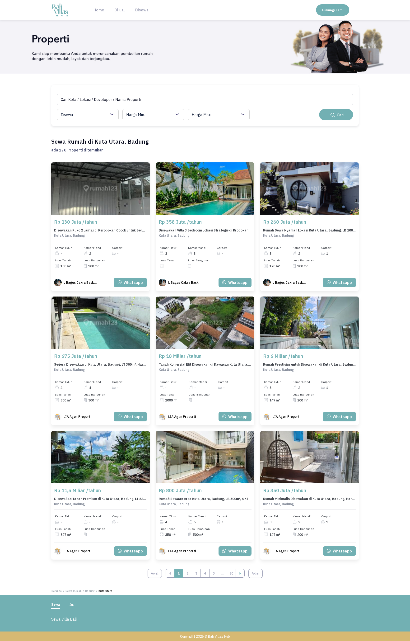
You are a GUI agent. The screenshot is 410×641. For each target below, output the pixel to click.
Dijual (120, 10)
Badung (90, 591)
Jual (73, 605)
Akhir (255, 573)
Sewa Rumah (73, 591)
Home (98, 10)
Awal (154, 573)
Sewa (55, 604)
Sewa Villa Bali (64, 619)
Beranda (56, 591)
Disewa (142, 10)
